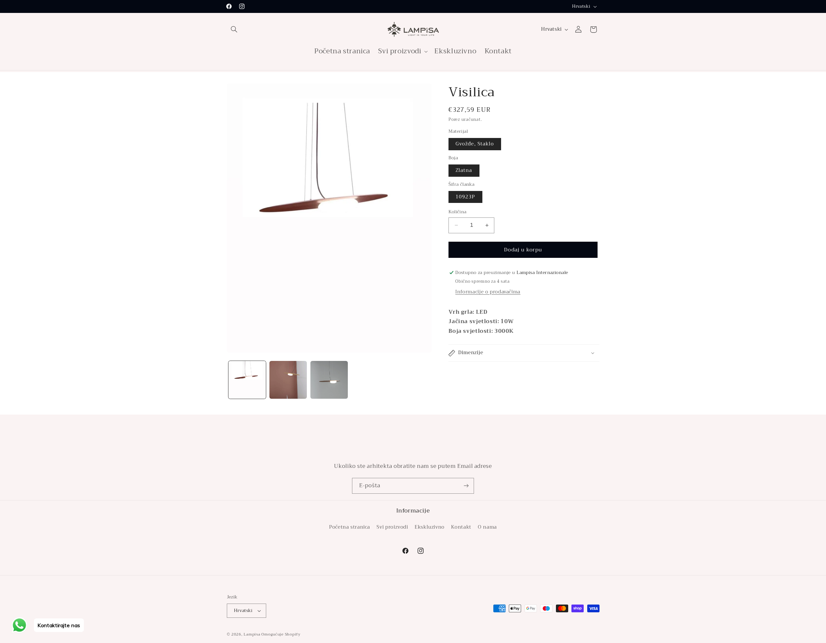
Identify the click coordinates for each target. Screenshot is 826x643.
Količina (457, 212)
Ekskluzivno (430, 526)
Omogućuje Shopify (281, 634)
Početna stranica (349, 527)
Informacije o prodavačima (487, 292)
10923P (465, 197)
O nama (487, 526)
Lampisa (252, 634)
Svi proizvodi (392, 526)
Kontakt (461, 526)
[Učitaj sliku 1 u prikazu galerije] (247, 380)
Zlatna (464, 170)
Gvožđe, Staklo (475, 144)
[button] (234, 29)
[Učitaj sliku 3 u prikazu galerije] (329, 380)
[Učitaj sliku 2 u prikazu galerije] (288, 380)
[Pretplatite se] (466, 486)
